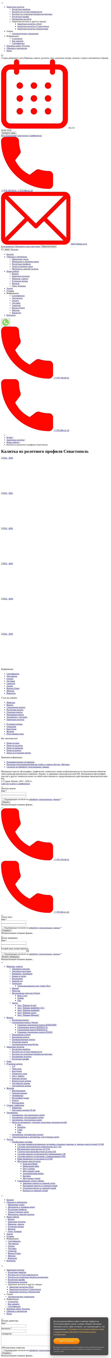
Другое (9, 1139)
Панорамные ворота (21, 1034)
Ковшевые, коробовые (22, 974)
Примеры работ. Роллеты (18, 46)
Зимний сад (17, 981)
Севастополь (22, 135)
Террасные (17, 983)
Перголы (16, 991)
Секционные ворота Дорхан (25, 1022)
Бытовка (27, 1176)
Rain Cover (22, 995)
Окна (8, 1061)
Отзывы (10, 291)
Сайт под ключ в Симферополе (15, 783)
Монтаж (15, 310)
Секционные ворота (15, 707)
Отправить (6, 930)
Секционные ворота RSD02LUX (32, 1027)
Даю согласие (66, 1341)
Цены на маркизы (14, 748)
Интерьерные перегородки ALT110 (33, 1149)
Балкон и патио (19, 976)
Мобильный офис (31, 1166)
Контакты (11, 315)
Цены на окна (12, 743)
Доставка (16, 303)
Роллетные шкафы (20, 16)
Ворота (15, 274)
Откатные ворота (14, 712)
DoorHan (21, 1127)
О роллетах (17, 38)
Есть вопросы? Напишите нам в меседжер (20, 246)
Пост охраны (29, 1168)
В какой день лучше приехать (14, 948)
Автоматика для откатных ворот (27, 1120)
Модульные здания (31, 1178)
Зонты (15, 1003)
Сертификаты (18, 43)
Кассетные (11, 729)
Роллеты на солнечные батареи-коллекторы (32, 14)
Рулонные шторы (20, 281)
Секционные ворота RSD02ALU (32, 1030)
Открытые (11, 726)
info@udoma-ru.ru (78, 244)
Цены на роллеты (14, 745)
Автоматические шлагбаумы (25, 1044)
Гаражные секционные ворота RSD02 (34, 1032)
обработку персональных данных (44, 799)
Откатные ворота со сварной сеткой (39, 1188)
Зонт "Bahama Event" (27, 1005)
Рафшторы (17, 1108)
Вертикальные (18, 1090)
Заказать (5, 802)
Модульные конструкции (29, 1161)
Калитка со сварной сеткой (35, 1190)
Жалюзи (15, 283)
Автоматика (12, 1112)
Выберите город (8, 133)
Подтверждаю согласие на (33, 799)
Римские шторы (19, 1078)
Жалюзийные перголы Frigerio (26, 993)
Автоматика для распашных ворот (28, 1117)
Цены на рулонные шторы (18, 753)
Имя (4, 791)
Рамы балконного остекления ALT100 (35, 1159)
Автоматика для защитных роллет (27, 1134)
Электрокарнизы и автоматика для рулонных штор (35, 1137)
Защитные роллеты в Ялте (29, 24)
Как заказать (17, 41)
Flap (19, 1000)
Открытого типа (19, 1073)
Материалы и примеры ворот (25, 261)
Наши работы (12, 271)
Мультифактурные (20, 1098)
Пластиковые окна (15, 734)
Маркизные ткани (20, 259)
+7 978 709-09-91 (9, 190)
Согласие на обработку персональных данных (27, 767)
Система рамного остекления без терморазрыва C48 (41, 1154)
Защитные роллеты (15, 7)
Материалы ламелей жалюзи (25, 269)
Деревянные (17, 1095)
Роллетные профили (21, 264)
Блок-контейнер (30, 1164)
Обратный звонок (49, 247)
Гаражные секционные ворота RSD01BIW (37, 1025)
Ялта (3, 135)
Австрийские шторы (21, 1086)
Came (19, 1129)
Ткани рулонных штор (22, 266)
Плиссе (15, 1100)
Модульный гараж (31, 1171)
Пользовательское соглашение (20, 762)
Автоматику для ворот (16, 717)
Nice (19, 1125)
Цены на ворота (13, 750)
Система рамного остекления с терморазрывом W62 (41, 1156)
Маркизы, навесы (20, 278)
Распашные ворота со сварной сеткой (40, 1185)
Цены (9, 51)
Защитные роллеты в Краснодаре (32, 29)
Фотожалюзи (18, 1103)
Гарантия (16, 305)
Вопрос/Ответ (18, 308)
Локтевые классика (21, 969)
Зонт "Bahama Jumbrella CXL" (31, 1008)
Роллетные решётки (21, 9)
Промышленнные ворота (23, 1039)
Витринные (17, 978)
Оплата (15, 300)
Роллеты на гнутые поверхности (27, 12)
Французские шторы (21, 1081)
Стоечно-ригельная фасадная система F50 (36, 1151)
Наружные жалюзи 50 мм (23, 1110)
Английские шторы (21, 1083)
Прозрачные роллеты (21, 19)
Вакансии (16, 313)
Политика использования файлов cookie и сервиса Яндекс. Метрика (38, 764)
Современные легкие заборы (30, 1181)
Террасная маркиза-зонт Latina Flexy (34, 986)
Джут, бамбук (18, 1076)
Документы (17, 298)
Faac (19, 1132)
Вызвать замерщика (10, 957)
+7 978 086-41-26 (25, 190)
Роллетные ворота (14, 710)
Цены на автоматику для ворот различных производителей (39, 1122)
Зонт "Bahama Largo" (27, 1012)
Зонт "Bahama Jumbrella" (28, 1010)
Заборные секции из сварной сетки (39, 1183)
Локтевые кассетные (21, 971)
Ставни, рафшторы (15, 1105)
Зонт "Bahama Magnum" (28, 1015)
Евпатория (11, 135)
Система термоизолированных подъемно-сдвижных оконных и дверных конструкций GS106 (60, 1144)
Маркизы (10, 702)
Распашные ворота (15, 714)
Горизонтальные (19, 1093)
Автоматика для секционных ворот (28, 1115)
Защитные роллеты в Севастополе (33, 26)
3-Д (13, 1066)
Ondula (20, 998)
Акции (9, 288)
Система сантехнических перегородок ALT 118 (39, 1146)
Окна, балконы (19, 286)
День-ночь (17, 1069)
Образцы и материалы (16, 48)
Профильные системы (22, 1142)
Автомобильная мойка (33, 1173)
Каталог (14, 249)
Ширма (15, 988)
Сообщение (6, 1334)
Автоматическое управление (25, 33)
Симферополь (35, 135)
